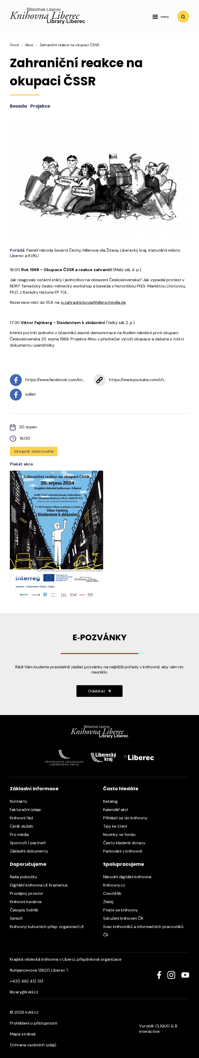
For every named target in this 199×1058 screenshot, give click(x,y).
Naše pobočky (24, 877)
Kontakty (19, 801)
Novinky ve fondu (120, 834)
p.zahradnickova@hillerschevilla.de (93, 302)
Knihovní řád (22, 818)
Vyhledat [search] (183, 17)
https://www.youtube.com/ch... (137, 379)
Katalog (111, 801)
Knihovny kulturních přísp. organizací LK (47, 926)
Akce (29, 45)
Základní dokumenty (29, 851)
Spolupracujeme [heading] (123, 864)
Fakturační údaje (26, 809)
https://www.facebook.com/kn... (54, 379)
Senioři (17, 918)
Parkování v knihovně (123, 851)
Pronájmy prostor (27, 893)
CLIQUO (162, 1026)
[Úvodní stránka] (47, 22)
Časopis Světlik (24, 910)
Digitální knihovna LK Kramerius (39, 885)
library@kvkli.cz (24, 992)
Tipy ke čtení (115, 826)
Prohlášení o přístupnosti (33, 1023)
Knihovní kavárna (26, 901)
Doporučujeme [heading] (28, 864)
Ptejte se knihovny (121, 910)
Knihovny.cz (114, 885)
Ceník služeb (22, 826)
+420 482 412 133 (26, 981)
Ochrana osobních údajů (33, 1045)
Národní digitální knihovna (127, 877)
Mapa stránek (23, 1034)
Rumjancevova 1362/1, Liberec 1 (39, 970)
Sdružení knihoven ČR (123, 918)
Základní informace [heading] (34, 788)
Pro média (20, 834)
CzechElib (113, 893)
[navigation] (161, 17)
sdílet (30, 394)
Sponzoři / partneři (28, 843)
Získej (108, 901)
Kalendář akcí (116, 809)
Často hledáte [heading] (120, 788)
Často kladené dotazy (124, 843)
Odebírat (96, 691)
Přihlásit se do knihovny (125, 818)
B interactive (158, 1028)
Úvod (14, 45)
